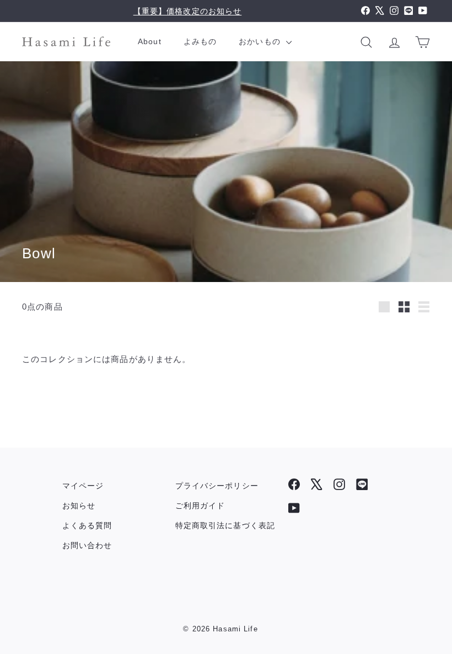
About (150, 41)
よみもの (200, 41)
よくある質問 (87, 525)
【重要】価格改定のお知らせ (187, 11)
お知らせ (79, 505)
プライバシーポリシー (217, 485)
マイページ (83, 485)
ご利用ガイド (200, 505)
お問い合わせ (87, 545)
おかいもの (261, 41)
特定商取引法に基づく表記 (225, 525)
